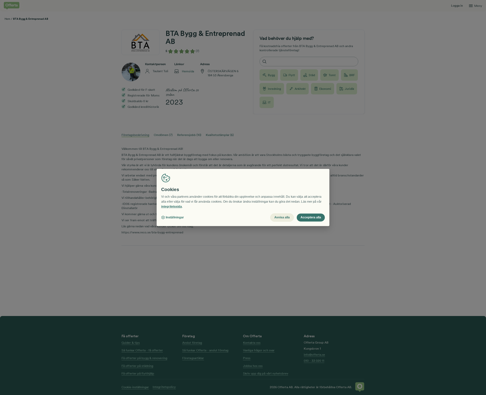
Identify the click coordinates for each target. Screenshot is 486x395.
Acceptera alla (311, 217)
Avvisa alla (282, 217)
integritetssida (171, 206)
